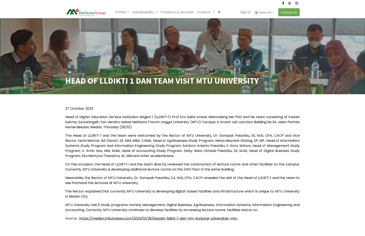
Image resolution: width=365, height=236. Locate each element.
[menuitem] (177, 12)
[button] (219, 12)
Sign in (245, 12)
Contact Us (289, 12)
